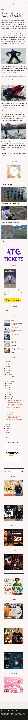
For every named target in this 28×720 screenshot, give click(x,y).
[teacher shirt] (13, 496)
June (8, 387)
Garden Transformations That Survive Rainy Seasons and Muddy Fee (17, 351)
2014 (6, 437)
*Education (13, 341)
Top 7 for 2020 (10, 414)
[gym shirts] (13, 545)
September (9, 381)
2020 (6, 424)
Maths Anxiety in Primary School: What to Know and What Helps (16, 344)
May (8, 390)
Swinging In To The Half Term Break (9, 241)
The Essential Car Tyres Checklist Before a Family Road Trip (17, 337)
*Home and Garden (15, 348)
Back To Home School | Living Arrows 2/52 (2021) (15, 412)
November (9, 377)
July (8, 385)
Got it (17, 718)
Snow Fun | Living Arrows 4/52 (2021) (15, 400)
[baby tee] (13, 520)
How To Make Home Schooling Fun (15, 402)
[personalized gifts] (13, 693)
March (8, 394)
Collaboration (14, 327)
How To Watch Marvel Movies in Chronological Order (14, 408)
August (8, 383)
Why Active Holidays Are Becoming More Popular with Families (17, 330)
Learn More (12, 718)
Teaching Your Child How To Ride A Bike (10, 222)
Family (2, 9)
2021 (6, 372)
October (9, 379)
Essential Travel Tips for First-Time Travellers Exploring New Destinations (17, 323)
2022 (6, 370)
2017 (6, 430)
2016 (6, 433)
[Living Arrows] (14, 177)
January (9, 398)
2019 (6, 426)
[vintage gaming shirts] (13, 570)
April (8, 392)
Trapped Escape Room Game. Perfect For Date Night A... (13, 417)
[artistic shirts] (13, 668)
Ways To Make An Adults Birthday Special (10, 203)
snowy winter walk (11, 113)
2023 (6, 368)
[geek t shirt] (13, 594)
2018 (6, 428)
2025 (6, 364)
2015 (6, 435)
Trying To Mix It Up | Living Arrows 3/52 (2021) (15, 405)
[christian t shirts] (13, 619)
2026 (6, 362)
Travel (12, 320)
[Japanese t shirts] (13, 643)
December (9, 374)
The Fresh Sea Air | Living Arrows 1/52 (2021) (14, 420)
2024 (6, 366)
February (9, 396)
